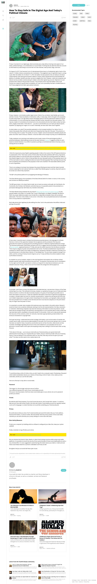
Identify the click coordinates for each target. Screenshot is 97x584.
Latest (89, 17)
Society (75, 13)
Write (78, 5)
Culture (82, 17)
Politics (87, 13)
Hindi (81, 13)
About (78, 580)
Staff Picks (82, 21)
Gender (75, 21)
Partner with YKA (84, 580)
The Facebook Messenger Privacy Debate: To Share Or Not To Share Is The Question (38, 148)
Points (89, 580)
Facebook (47, 140)
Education (75, 17)
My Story (75, 24)
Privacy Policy (86, 581)
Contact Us (81, 581)
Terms (76, 581)
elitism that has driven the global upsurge (47, 191)
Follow (63, 470)
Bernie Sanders (15, 247)
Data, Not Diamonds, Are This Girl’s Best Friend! (28, 434)
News (89, 21)
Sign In (87, 5)
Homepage (74, 580)
